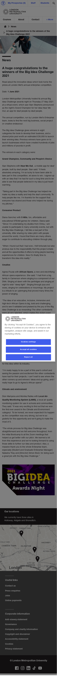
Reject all (28, 357)
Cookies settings (28, 342)
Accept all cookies (28, 349)
